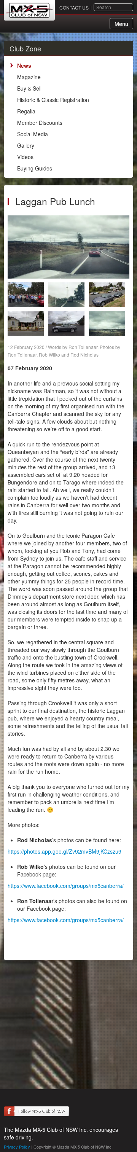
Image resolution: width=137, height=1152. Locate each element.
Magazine (29, 77)
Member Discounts (39, 122)
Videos (25, 157)
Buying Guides (34, 168)
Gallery (25, 145)
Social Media (32, 134)
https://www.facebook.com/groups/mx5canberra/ (66, 885)
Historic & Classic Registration (53, 100)
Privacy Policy (17, 1147)
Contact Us (74, 7)
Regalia (26, 111)
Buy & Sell (29, 88)
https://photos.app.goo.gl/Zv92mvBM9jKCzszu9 (64, 851)
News (24, 65)
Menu (121, 23)
